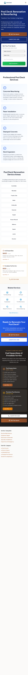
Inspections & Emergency (7, 441)
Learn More (5, 259)
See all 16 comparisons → (7, 456)
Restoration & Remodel (7, 437)
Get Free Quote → (14, 63)
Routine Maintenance (6, 433)
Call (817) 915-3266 (14, 39)
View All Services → (14, 312)
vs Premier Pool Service (7, 454)
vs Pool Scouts (4, 448)
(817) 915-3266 (15, 279)
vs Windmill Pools (5, 452)
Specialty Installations (6, 439)
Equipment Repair (5, 435)
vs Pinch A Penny (5, 450)
